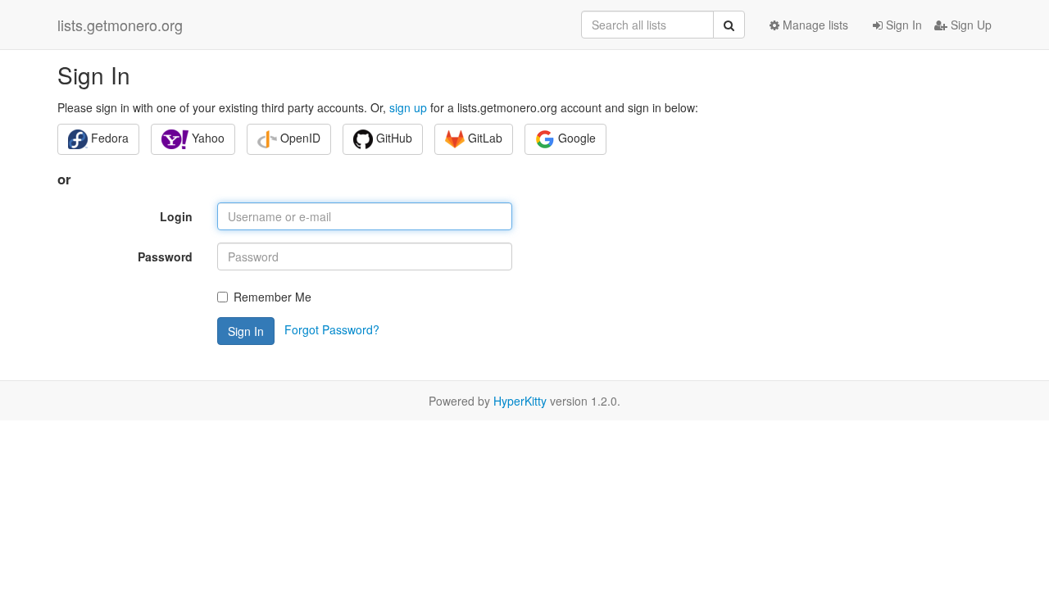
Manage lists (813, 24)
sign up (408, 107)
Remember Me (272, 296)
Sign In (902, 24)
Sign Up (969, 24)
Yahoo (206, 137)
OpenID (298, 137)
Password (165, 256)
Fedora (108, 137)
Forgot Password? (331, 329)
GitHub (392, 137)
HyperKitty (520, 401)
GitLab (483, 137)
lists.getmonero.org (120, 24)
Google (575, 137)
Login (176, 216)
